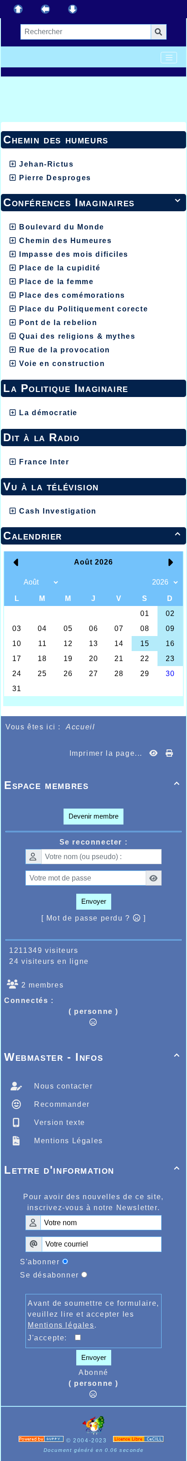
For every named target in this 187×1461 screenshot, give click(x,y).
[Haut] (18, 9)
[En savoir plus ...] (139, 1440)
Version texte (58, 1122)
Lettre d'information (92, 1170)
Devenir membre (93, 816)
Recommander (61, 1104)
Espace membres (92, 785)
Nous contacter (62, 1086)
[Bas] (72, 9)
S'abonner (39, 1262)
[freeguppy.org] (42, 1440)
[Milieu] (45, 9)
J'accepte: (51, 1338)
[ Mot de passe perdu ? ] (93, 918)
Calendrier (92, 535)
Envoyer (93, 901)
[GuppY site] (93, 1433)
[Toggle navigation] (169, 58)
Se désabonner (49, 1275)
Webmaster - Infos (92, 1057)
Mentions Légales (67, 1141)
